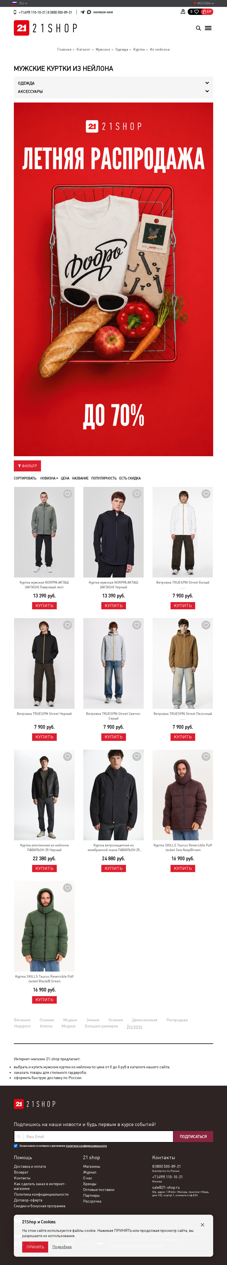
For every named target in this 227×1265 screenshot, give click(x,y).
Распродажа (177, 1020)
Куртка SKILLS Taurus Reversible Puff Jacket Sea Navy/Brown (183, 847)
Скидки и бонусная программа (39, 1206)
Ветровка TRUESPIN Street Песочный (183, 714)
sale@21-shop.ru (166, 1187)
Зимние (92, 1020)
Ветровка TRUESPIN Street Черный (44, 714)
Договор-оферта (28, 1200)
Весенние (22, 1020)
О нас (87, 1178)
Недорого (22, 1026)
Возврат (21, 1172)
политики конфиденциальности (86, 1145)
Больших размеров (101, 1026)
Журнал (89, 1172)
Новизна (48, 478)
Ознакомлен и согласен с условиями (63, 1145)
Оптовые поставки (98, 1189)
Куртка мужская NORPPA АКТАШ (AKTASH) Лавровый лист (44, 585)
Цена (65, 478)
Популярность (104, 478)
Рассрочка (92, 1201)
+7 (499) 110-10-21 (32, 12)
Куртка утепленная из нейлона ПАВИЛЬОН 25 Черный (44, 847)
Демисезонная (144, 1020)
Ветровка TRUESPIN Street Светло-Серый (113, 716)
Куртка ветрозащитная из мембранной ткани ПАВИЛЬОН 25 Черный (114, 847)
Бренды (89, 1184)
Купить (44, 605)
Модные (70, 1020)
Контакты (22, 1178)
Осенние (47, 1020)
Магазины (91, 1166)
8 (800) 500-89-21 (59, 12)
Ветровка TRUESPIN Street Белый (182, 582)
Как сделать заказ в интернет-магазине (40, 1186)
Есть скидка (130, 478)
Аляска (46, 1026)
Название (80, 478)
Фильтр (29, 466)
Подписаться (193, 1136)
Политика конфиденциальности (41, 1194)
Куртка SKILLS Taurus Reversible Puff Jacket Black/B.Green (44, 979)
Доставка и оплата (30, 1166)
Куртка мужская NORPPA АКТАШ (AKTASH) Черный (113, 585)
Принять (35, 1247)
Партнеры (91, 1195)
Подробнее (62, 1247)
